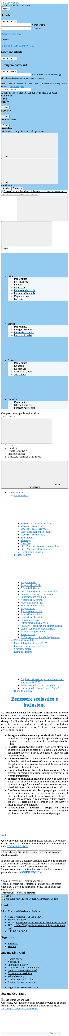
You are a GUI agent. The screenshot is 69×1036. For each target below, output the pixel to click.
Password (36, 28)
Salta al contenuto (10, 2)
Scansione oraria (22, 649)
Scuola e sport (28, 634)
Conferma (17, 188)
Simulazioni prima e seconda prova (38, 685)
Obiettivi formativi (23, 640)
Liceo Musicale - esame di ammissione (40, 546)
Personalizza (9, 852)
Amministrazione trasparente (22, 982)
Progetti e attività (16, 453)
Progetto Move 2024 (31, 585)
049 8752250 (19, 919)
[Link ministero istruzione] (15, 5)
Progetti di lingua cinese (33, 631)
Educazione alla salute (32, 617)
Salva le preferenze (26, 893)
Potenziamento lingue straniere (36, 623)
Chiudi (5, 107)
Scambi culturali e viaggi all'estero (38, 628)
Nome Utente (38, 24)
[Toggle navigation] (26, 234)
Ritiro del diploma (23, 691)
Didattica (12, 448)
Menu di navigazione (46, 485)
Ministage (25, 540)
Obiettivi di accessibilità (20, 973)
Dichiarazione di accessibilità (22, 970)
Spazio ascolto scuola (31, 611)
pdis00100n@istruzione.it (40, 922)
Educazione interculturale (33, 597)
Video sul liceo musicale (33, 534)
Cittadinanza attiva (30, 620)
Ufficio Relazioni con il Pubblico (24, 967)
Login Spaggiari (17, 86)
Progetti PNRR (28, 582)
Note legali (13, 961)
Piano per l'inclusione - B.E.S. (29, 646)
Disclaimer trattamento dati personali (19, 1008)
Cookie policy (15, 959)
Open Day (26, 543)
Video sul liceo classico (32, 526)
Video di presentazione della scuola (38, 523)
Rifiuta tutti (27, 852)
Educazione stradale (31, 614)
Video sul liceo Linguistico (34, 528)
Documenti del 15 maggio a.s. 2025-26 (40, 688)
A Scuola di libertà (30, 588)
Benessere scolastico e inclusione (37, 594)
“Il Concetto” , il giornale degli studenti (40, 637)
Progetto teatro (28, 608)
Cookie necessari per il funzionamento (21, 881)
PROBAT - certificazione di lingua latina (41, 625)
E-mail (35, 74)
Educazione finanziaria (32, 605)
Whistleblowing (16, 976)
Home (11, 445)
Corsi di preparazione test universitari (39, 591)
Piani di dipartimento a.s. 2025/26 (31, 643)
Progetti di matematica (32, 602)
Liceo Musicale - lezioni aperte (36, 549)
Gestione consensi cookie (20, 979)
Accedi (6, 9)
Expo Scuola (27, 537)
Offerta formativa (16, 450)
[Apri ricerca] (42, 208)
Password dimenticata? (12, 34)
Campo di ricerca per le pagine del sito (20, 413)
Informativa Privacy (18, 964)
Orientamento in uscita (32, 552)
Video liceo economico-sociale (36, 531)
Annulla (6, 188)
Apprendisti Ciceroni (31, 599)
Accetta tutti (50, 852)
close (5, 248)
